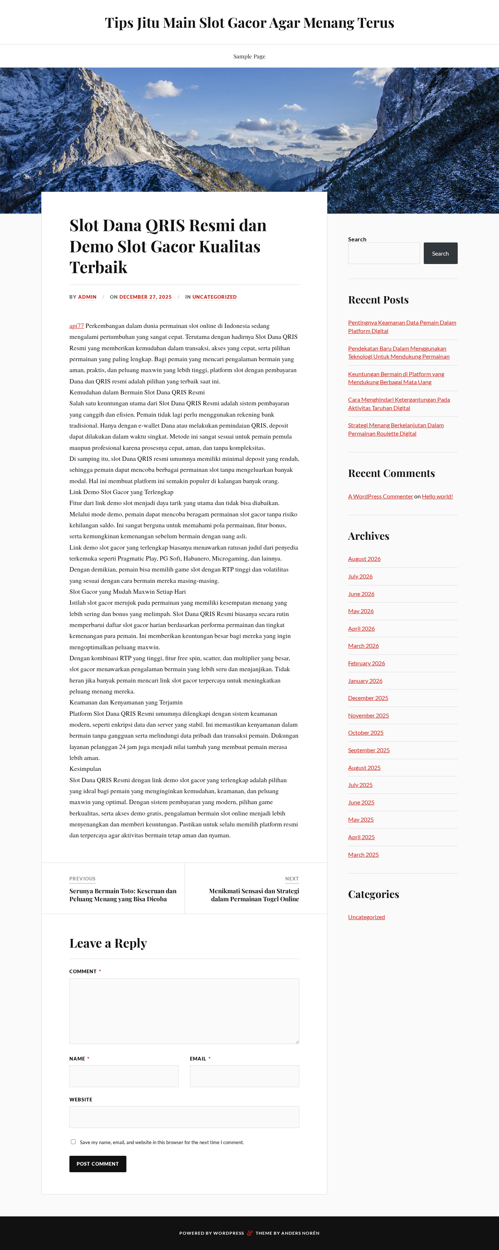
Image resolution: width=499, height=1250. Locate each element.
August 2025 (364, 767)
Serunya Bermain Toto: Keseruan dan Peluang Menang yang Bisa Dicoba (122, 895)
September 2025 (369, 749)
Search (357, 239)
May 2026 (361, 610)
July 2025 (360, 784)
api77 (76, 325)
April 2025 (361, 836)
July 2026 (360, 576)
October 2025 (366, 732)
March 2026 (363, 645)
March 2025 (363, 854)
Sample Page (249, 56)
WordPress (228, 1233)
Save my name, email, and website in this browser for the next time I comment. (162, 1142)
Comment (85, 971)
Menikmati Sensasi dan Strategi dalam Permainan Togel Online (254, 895)
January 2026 (365, 680)
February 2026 (366, 663)
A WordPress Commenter (380, 496)
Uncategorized (215, 297)
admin (87, 297)
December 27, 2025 (145, 297)
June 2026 (361, 593)
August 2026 (364, 558)
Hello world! (437, 496)
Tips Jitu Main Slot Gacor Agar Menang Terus (250, 22)
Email (200, 1059)
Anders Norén (300, 1233)
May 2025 (361, 819)
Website (80, 1099)
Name (79, 1059)
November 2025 (368, 715)
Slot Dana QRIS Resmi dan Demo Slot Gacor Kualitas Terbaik (168, 245)
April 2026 (361, 628)
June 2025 (361, 802)
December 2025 (368, 697)
